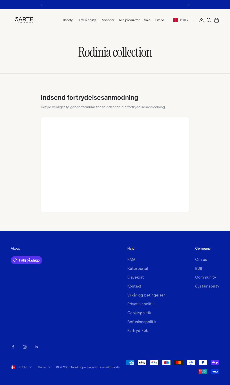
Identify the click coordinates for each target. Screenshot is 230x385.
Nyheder (108, 20)
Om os (160, 20)
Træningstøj (88, 20)
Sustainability (207, 286)
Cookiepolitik (139, 312)
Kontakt (134, 286)
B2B (198, 268)
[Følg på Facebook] (13, 347)
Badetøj (68, 20)
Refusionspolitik (141, 321)
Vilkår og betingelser (146, 295)
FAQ (131, 259)
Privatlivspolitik (141, 303)
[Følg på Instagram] (24, 347)
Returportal (137, 268)
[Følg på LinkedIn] (36, 347)
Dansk (42, 367)
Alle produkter (129, 20)
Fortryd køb (137, 330)
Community (205, 277)
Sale (147, 20)
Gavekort (135, 277)
